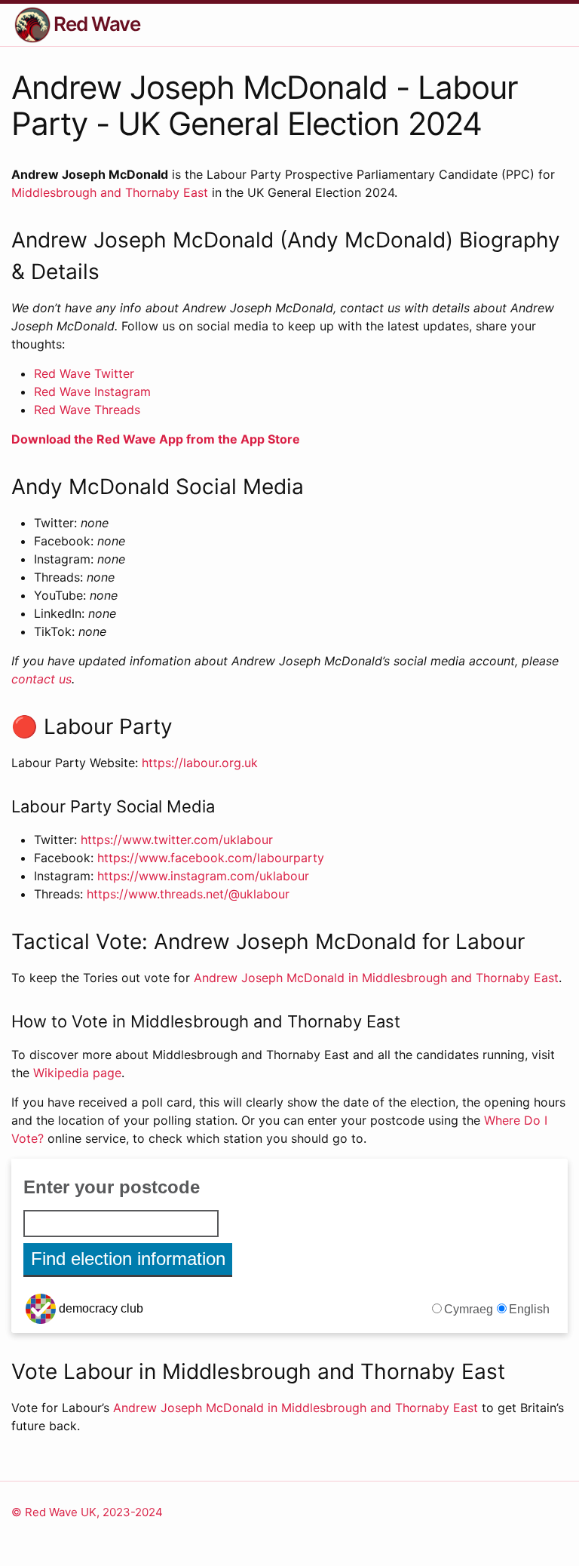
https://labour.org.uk (200, 762)
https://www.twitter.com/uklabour (177, 839)
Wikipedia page (77, 1072)
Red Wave (97, 23)
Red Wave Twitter (84, 373)
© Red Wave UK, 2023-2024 (87, 1512)
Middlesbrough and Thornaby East (109, 192)
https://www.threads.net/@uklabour (188, 893)
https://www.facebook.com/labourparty (210, 857)
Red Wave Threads (87, 409)
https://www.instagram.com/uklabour (203, 875)
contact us (41, 678)
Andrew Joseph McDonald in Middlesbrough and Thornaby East (376, 977)
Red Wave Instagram (92, 391)
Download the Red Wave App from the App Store (155, 439)
